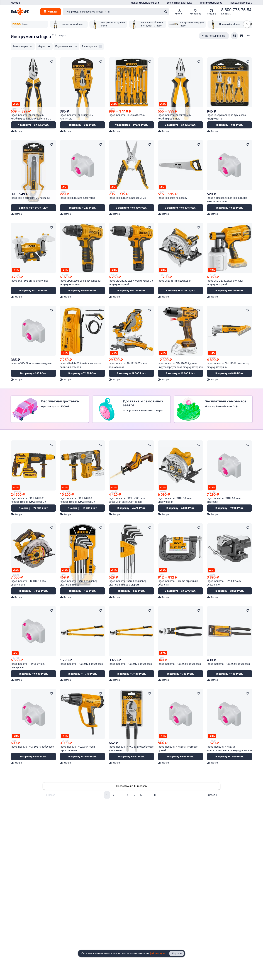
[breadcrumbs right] (246, 24)
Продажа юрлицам (241, 2)
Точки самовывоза (211, 2)
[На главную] (20, 11)
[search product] (165, 11)
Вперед (211, 795)
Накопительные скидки (145, 2)
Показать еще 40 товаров (131, 786)
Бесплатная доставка (179, 2)
